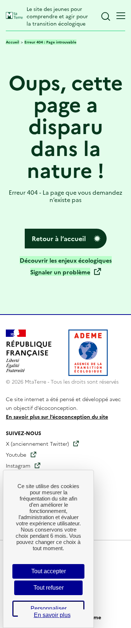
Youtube (16, 454)
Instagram (18, 465)
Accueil (12, 42)
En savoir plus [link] (52, 615)
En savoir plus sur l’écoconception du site (57, 416)
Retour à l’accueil (59, 238)
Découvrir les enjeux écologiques (66, 260)
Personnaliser (49, 608)
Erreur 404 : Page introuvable (50, 42)
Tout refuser (48, 588)
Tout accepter (48, 571)
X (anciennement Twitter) (37, 443)
